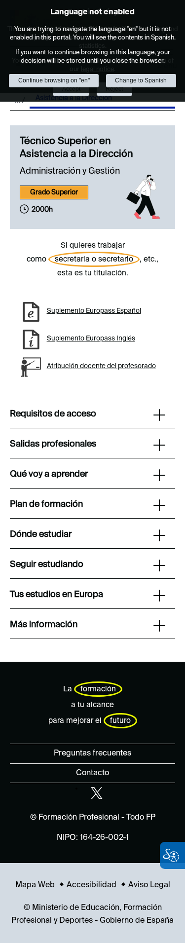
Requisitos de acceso (53, 414)
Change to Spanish (141, 80)
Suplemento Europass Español (94, 310)
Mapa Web (35, 885)
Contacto (92, 773)
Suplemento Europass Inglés (91, 338)
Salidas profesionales (53, 444)
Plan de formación (46, 504)
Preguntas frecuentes (92, 753)
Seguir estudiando (46, 564)
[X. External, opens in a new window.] (97, 793)
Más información (43, 624)
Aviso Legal (149, 885)
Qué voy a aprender (49, 474)
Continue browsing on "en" (54, 80)
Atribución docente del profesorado (101, 366)
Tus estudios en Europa (56, 594)
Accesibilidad (91, 885)
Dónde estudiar (41, 534)
